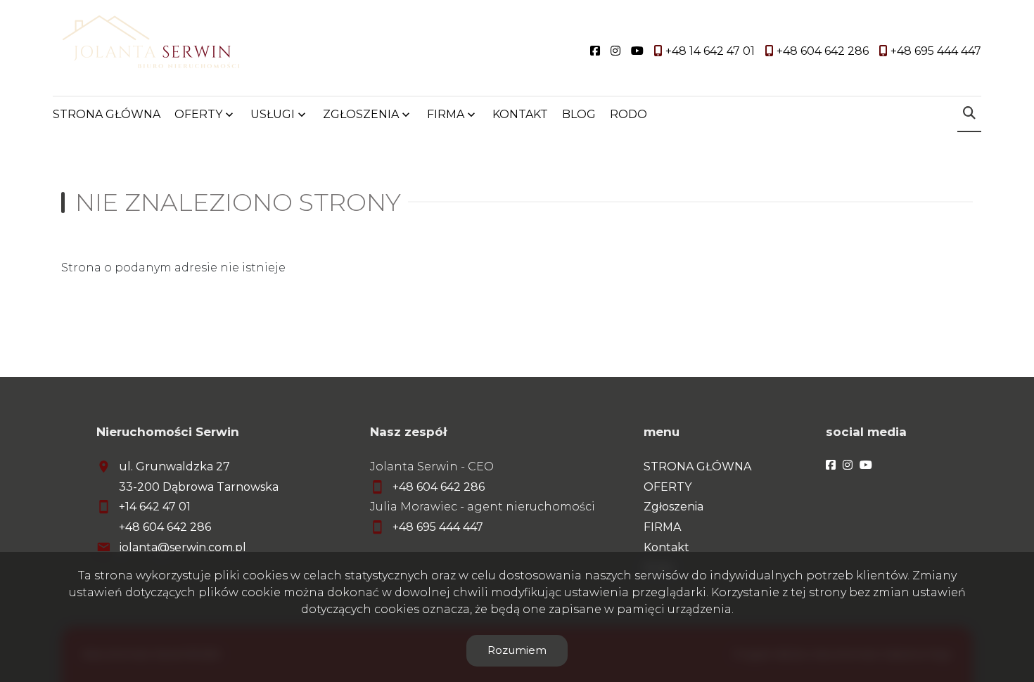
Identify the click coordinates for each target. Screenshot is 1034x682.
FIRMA (662, 527)
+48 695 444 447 (437, 527)
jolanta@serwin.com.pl (182, 547)
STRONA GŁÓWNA (106, 114)
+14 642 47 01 (155, 506)
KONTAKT (520, 114)
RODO (628, 114)
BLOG (579, 114)
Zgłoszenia (673, 506)
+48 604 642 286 (165, 527)
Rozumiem (517, 650)
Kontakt (666, 547)
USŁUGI (272, 114)
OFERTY (198, 114)
